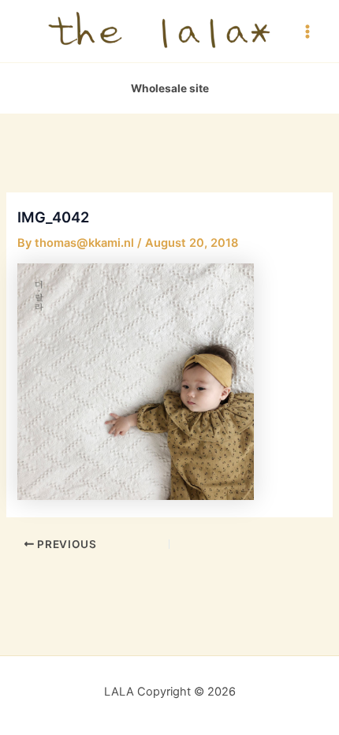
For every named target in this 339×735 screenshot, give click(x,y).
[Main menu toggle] (307, 31)
